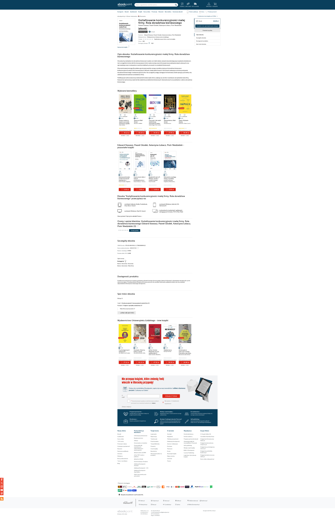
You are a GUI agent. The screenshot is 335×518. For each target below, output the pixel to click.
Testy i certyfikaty (122, 461)
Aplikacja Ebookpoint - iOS (141, 468)
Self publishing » (195, 419)
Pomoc (139, 216)
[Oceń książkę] (148, 39)
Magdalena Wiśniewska (169, 181)
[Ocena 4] (149, 39)
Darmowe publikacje (122, 451)
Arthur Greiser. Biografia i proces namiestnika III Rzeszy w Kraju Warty (154, 353)
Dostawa (169, 446)
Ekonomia (130, 263)
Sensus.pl (167, 500)
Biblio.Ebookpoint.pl (194, 504)
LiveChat (169, 458)
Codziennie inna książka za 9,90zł (207, 16)
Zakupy (136, 440)
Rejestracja (154, 436)
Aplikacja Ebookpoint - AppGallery (140, 471)
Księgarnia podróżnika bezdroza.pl (206, 451)
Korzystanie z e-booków (140, 443)
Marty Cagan (152, 125)
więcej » (154, 403)
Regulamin (170, 436)
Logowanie (154, 434)
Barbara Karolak (190, 354)
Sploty (178, 504)
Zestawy (119, 453)
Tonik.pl (213, 510)
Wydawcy (120, 456)
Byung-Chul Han (167, 351)
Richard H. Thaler (183, 123)
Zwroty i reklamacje (172, 444)
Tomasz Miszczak (146, 181)
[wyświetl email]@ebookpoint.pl (161, 512)
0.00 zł (126, 189)
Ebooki (127, 11)
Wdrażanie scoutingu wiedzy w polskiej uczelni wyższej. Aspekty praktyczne (170, 179)
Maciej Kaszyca (167, 123)
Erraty (168, 451)
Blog (118, 463)
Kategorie (120, 11)
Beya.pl (154, 504)
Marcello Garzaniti (138, 353)
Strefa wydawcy (188, 436)
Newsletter (154, 451)
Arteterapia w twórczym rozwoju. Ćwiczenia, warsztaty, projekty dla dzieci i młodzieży (185, 353)
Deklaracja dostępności (173, 441)
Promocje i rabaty (122, 444)
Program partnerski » (136, 411)
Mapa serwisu (171, 456)
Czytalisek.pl (168, 504)
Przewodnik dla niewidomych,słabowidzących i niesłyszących (138, 448)
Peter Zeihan (122, 125)
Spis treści (201, 44)
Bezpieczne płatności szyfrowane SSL (132, 494)
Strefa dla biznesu (188, 434)
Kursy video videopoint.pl (207, 459)
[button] (191, 105)
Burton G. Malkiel (138, 123)
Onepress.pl (155, 500)
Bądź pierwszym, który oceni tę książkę (164, 39)
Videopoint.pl (143, 504)
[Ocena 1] (144, 39)
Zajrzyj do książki (122, 47)
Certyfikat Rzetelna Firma (207, 436)
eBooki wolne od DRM (140, 452)
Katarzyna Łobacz (167, 35)
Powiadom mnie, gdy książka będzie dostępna (207, 26)
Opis (200, 34)
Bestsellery (168, 11)
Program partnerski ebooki (191, 439)
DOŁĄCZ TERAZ (171, 396)
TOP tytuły (120, 441)
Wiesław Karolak (183, 354)
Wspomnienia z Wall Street (170, 121)
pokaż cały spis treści (127, 313)
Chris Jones (158, 125)
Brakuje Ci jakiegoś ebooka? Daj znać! (171, 419)
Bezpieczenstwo (138, 438)
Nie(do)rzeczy (168, 350)
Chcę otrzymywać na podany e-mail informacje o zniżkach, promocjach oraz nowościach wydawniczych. (145, 402)
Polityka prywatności (172, 439)
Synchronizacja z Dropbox (141, 461)
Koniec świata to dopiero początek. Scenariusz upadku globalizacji (124, 123)
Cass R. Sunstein (191, 123)
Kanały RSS (1, 499)
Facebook (1, 479)
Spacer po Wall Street (138, 121)
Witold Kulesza (159, 354)
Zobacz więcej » (126, 406)
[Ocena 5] (151, 39)
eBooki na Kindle (138, 459)
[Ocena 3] (147, 39)
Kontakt (169, 434)
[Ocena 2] (145, 39)
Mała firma (131, 266)
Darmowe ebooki (178, 11)
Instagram (1, 486)
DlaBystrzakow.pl (193, 500)
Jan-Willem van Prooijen (124, 353)
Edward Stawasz (148, 35)
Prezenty (153, 446)
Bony (203, 11)
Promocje (154, 11)
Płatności (169, 448)
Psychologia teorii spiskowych (124, 350)
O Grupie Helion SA (205, 434)
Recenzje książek (171, 453)
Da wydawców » (195, 411)
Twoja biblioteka (155, 444)
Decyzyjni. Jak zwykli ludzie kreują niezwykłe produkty (155, 122)
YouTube (1, 490)
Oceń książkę (154, 448)
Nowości (161, 11)
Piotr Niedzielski (176, 35)
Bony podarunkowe (122, 458)
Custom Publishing (189, 452)
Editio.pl (179, 500)
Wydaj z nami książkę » (166, 411)
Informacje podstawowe (140, 435)
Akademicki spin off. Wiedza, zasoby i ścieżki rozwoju (154, 178)
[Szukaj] (176, 5)
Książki (140, 11)
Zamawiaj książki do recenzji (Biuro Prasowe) (190, 442)
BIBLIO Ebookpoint (189, 450)
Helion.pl (142, 500)
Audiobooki (133, 11)
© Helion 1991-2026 (122, 514)
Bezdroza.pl (204, 500)
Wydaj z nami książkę (189, 448)
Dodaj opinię (134, 230)
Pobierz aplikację (193, 11)
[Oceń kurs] (123, 230)
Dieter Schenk (152, 354)
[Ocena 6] (152, 39)
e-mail (123, 396)
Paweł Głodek (157, 35)
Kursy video (147, 11)
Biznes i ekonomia (122, 263)
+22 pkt (153, 32)
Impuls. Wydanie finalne (183, 121)
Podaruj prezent (212, 11)
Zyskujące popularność (123, 446)
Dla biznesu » (133, 419)
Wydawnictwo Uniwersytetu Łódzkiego (158, 37)
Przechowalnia (154, 441)
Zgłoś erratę (120, 258)
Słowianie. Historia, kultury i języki (139, 350)
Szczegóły (201, 38)
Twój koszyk (154, 439)
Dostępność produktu (202, 41)
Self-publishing (188, 445)
